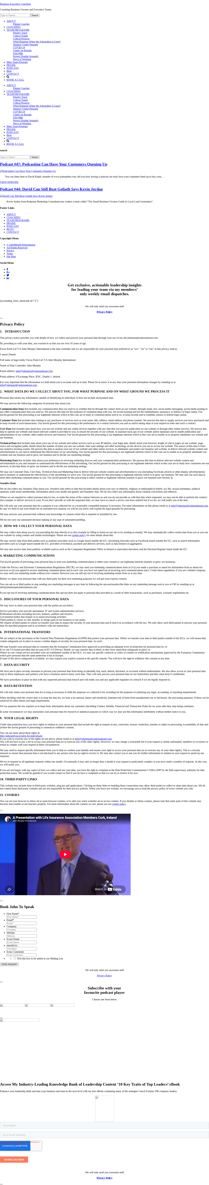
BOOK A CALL (15, 144)
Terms (10, 253)
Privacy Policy (104, 975)
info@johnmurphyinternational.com (34, 371)
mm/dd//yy (12, 945)
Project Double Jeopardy (26, 120)
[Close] (1, 318)
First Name (13, 913)
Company (12, 926)
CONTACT (13, 138)
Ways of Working (22, 123)
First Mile (18, 117)
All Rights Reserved (17, 247)
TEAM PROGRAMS (18, 94)
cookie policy (79, 535)
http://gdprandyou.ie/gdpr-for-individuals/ (21, 735)
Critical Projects (21, 103)
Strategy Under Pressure (25, 108)
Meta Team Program (17, 126)
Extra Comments (15, 951)
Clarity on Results (22, 114)
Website (11, 932)
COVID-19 (19, 111)
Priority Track (20, 97)
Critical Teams (20, 100)
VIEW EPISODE (9, 182)
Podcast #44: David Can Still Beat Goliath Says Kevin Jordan (51, 189)
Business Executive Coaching (15, 4)
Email (10, 920)
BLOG (10, 229)
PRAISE (11, 129)
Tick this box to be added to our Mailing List (40, 958)
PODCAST (13, 132)
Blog (9, 135)
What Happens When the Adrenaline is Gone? (37, 105)
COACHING (14, 91)
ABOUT (11, 85)
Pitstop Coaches (21, 88)
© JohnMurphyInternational (21, 244)
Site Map (11, 256)
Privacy (10, 250)
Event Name (13, 939)
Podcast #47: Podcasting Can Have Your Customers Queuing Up (53, 164)
